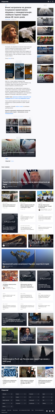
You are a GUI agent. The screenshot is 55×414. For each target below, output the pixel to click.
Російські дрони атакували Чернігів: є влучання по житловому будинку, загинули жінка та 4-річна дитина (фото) (45, 218)
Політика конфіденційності (39, 410)
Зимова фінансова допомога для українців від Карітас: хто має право (45, 382)
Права (33, 410)
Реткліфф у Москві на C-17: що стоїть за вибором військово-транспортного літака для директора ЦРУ (27, 228)
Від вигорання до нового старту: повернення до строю (44, 306)
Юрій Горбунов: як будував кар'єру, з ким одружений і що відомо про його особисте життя (27, 382)
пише (10, 58)
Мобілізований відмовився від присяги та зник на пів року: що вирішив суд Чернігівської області (27, 296)
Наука (6, 5)
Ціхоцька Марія (7, 19)
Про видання (4, 410)
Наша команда (15, 410)
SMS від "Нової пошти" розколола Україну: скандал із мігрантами (45, 206)
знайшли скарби (19, 106)
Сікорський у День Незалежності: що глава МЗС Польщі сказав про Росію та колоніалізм (27, 306)
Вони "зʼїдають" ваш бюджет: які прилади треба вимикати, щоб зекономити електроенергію (44, 296)
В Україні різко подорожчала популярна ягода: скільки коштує (9, 382)
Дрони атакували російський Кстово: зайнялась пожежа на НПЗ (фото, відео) (27, 206)
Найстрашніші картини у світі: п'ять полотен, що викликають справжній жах (27, 286)
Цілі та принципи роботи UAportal (24, 410)
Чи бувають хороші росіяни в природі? (9, 285)
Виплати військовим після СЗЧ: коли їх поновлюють (9, 205)
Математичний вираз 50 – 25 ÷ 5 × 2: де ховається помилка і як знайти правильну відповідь (27, 217)
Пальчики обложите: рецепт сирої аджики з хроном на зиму (9, 296)
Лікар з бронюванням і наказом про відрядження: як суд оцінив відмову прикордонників (9, 306)
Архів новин (9, 410)
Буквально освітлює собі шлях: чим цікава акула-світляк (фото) (45, 228)
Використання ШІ (4, 412)
